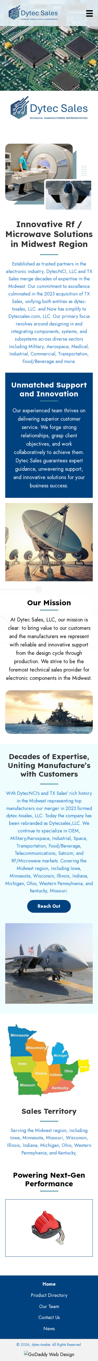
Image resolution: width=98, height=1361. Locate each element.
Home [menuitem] (49, 1284)
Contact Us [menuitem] (49, 1317)
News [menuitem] (49, 1328)
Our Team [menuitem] (49, 1306)
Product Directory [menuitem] (49, 1295)
